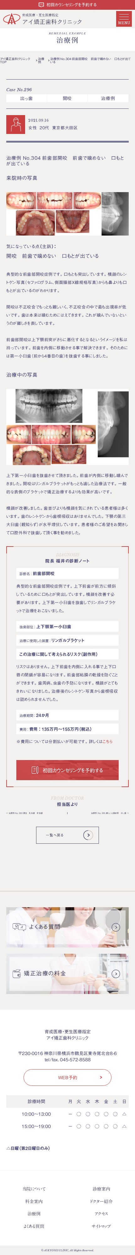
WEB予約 (67, 1077)
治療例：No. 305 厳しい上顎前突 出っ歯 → (110, 813)
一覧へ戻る (54, 835)
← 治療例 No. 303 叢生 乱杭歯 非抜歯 (24, 813)
